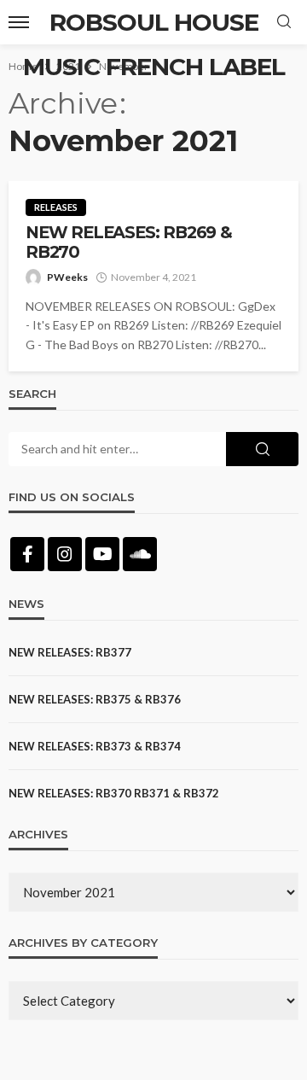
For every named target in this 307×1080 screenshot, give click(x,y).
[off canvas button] (19, 22)
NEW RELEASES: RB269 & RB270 (129, 242)
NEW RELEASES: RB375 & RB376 (95, 699)
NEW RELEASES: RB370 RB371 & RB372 (114, 793)
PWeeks (67, 277)
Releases (56, 207)
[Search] (283, 22)
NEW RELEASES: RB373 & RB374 (95, 746)
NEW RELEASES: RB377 (70, 652)
